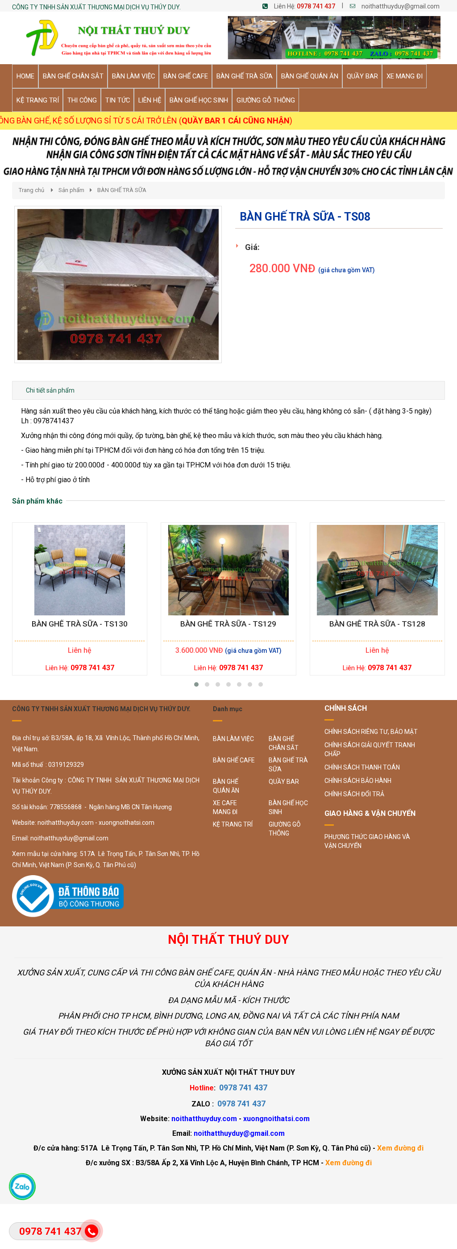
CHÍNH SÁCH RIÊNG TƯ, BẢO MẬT (371, 731)
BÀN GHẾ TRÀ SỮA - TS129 (228, 624)
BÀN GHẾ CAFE (234, 760)
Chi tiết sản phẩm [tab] (50, 390)
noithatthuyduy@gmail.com (400, 6)
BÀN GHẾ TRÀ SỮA (121, 190)
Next (237, 294)
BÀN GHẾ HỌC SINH (288, 807)
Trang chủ (31, 190)
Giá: (252, 247)
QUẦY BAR (284, 781)
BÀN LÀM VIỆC (233, 738)
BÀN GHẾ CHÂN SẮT (284, 743)
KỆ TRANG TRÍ (233, 824)
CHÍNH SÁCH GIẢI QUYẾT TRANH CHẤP (369, 749)
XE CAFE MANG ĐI (225, 807)
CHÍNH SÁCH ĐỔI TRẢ (354, 794)
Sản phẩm (71, 190)
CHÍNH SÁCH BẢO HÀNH (357, 780)
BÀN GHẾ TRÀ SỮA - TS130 (80, 624)
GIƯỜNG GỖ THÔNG (285, 829)
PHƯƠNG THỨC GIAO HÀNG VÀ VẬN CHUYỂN (367, 841)
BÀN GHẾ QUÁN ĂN (226, 786)
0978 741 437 (316, 6)
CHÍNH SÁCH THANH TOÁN (362, 767)
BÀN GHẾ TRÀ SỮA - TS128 (377, 624)
